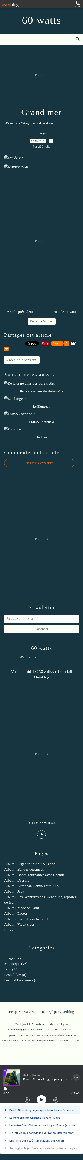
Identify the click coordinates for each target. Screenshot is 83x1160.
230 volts (44, 672)
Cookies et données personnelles (38, 1040)
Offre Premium (10, 1040)
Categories (28, 123)
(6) (21, 980)
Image (42, 133)
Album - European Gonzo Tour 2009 (31, 886)
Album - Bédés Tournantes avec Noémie (34, 875)
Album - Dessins (16, 880)
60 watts (41, 20)
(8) (15, 975)
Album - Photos (16, 914)
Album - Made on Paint (21, 908)
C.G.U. (32, 1035)
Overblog (67, 1012)
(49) (12, 958)
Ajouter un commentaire (39, 463)
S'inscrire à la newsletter (21, 360)
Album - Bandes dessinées (24, 869)
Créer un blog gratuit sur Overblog (25, 1029)
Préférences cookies (69, 1040)
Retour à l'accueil (41, 321)
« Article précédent (18, 312)
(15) (11, 969)
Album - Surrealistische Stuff (26, 919)
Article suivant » (66, 312)
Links (8, 930)
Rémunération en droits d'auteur (57, 1035)
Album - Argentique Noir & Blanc (29, 864)
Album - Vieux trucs (19, 925)
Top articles (53, 1029)
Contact (67, 1029)
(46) (16, 964)
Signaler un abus (15, 1035)
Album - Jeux (14, 891)
